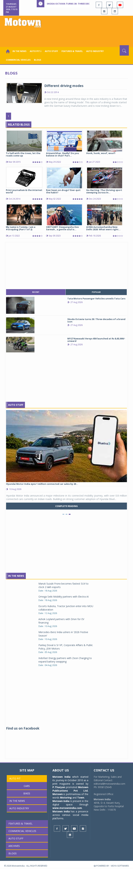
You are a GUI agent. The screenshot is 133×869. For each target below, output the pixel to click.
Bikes (26, 793)
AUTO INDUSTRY (95, 51)
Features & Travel (72, 51)
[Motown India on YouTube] (120, 5)
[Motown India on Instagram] (104, 11)
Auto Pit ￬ (35, 51)
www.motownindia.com (67, 808)
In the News (19, 51)
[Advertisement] (67, 35)
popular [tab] (96, 292)
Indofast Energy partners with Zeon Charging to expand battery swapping (65, 659)
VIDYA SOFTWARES (120, 865)
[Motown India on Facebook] (99, 5)
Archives (14, 846)
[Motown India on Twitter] (109, 5)
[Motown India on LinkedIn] (115, 11)
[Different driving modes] (24, 92)
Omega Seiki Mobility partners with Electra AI (63, 596)
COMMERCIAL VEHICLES (18, 59)
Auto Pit (15, 778)
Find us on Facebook (22, 728)
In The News (16, 575)
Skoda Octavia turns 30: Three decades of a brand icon (81, 3)
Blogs (37, 59)
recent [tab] (35, 292)
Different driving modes (63, 86)
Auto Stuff (51, 51)
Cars (27, 786)
